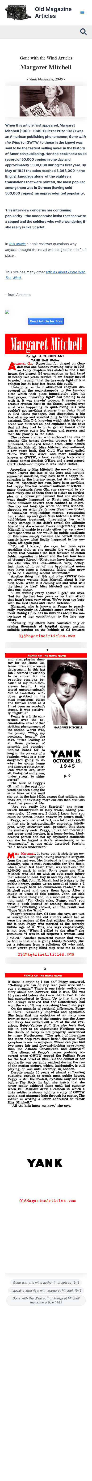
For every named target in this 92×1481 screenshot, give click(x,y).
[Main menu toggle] (82, 12)
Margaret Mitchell (46, 66)
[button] (83, 32)
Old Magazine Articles (53, 12)
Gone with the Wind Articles (46, 58)
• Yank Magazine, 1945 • (46, 79)
